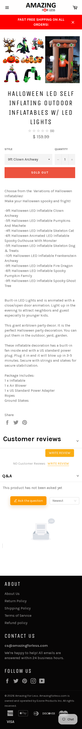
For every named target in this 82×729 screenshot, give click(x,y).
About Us (12, 593)
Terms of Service (18, 615)
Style (9, 149)
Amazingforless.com (53, 695)
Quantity (61, 149)
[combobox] (64, 500)
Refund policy (16, 623)
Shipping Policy (18, 608)
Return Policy (15, 601)
